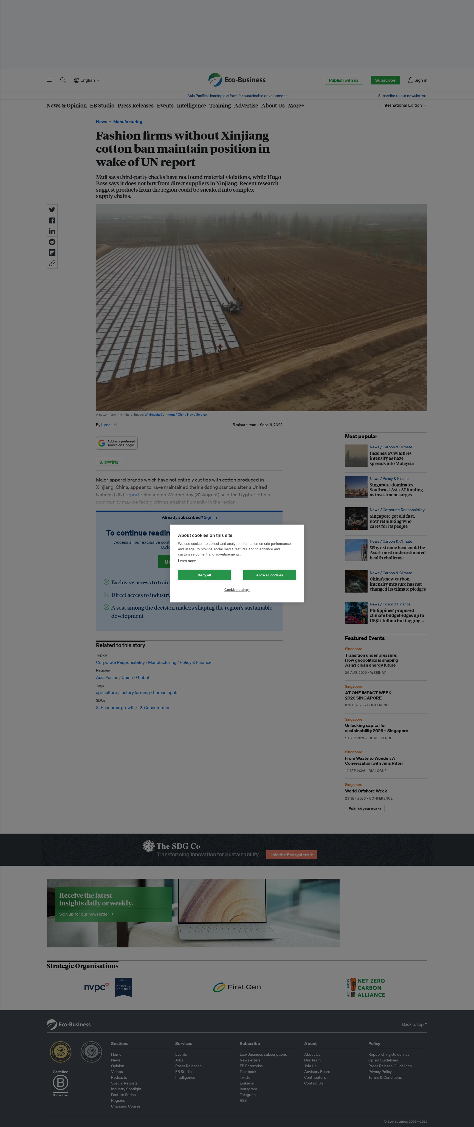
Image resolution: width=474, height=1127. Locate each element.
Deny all (204, 575)
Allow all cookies (269, 575)
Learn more (187, 561)
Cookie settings (237, 590)
